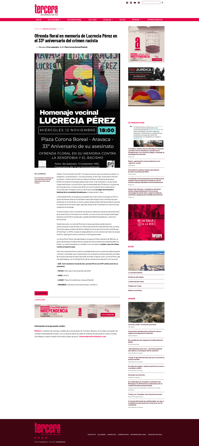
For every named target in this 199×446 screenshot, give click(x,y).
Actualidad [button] (53, 20)
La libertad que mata (136, 281)
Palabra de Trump (134, 286)
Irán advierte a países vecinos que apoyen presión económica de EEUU (143, 171)
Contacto (92, 434)
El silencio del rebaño (136, 277)
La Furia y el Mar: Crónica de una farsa (142, 324)
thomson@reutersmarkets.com (92, 336)
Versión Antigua (155, 434)
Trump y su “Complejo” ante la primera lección (145, 394)
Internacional (74, 20)
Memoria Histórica (49, 29)
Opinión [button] (136, 20)
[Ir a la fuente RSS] (139, 2)
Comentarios (123, 434)
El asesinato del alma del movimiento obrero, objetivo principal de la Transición (145, 332)
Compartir (42, 293)
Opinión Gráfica (155, 20)
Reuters (38, 331)
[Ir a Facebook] (127, 2)
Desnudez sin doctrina (136, 375)
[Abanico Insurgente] (146, 100)
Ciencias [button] (107, 20)
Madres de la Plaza (135, 290)
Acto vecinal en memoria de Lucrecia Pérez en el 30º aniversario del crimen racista (44, 180)
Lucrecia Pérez (40, 300)
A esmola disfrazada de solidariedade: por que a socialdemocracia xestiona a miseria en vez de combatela (146, 403)
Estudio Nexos (60, 442)
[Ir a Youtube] (135, 2)
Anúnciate (111, 434)
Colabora (102, 434)
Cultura (92, 20)
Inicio (38, 20)
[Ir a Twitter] (131, 2)
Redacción (38, 29)
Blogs (123, 20)
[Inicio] (46, 10)
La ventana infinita (135, 272)
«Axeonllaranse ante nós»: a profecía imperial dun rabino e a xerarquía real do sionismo (145, 350)
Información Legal (138, 434)
